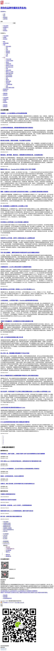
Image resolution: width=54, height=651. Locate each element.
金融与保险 (8, 70)
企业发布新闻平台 (13, 590)
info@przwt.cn (6, 543)
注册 (4, 14)
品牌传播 (5, 18)
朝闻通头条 (5, 89)
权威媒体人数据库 (7, 528)
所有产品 (5, 531)
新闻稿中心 (5, 27)
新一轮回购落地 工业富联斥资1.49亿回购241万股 (14, 206)
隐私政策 (5, 595)
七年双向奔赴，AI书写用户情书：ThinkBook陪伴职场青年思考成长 (19, 300)
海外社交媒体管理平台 (8, 529)
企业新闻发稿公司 (22, 590)
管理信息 (8, 51)
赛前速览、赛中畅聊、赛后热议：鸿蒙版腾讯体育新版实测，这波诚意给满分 (22, 155)
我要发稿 (5, 93)
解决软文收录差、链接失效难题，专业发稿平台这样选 (16, 140)
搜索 (14, 23)
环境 (7, 68)
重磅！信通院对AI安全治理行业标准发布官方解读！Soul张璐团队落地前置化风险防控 (24, 191)
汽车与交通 (8, 59)
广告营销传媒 (9, 84)
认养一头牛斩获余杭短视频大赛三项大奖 (12, 337)
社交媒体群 (8, 550)
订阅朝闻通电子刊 (10, 548)
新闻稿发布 (29, 590)
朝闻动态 (5, 90)
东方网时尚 (13, 592)
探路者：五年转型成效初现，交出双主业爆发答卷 (12, 476)
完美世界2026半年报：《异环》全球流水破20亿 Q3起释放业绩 (18, 238)
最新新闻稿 (5, 43)
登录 (4, 15)
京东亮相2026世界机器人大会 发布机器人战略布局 (15, 222)
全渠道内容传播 (7, 524)
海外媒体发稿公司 (5, 590)
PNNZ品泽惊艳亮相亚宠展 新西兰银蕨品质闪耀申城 (15, 422)
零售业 (7, 62)
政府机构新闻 (9, 76)
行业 (4, 57)
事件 (7, 48)
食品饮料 (8, 82)
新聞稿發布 (34, 590)
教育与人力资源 (9, 71)
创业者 (35, 592)
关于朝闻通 (5, 533)
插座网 (21, 592)
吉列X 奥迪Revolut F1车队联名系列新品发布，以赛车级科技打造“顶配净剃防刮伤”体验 (21, 461)
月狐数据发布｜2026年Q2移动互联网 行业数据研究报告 (16, 267)
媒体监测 (5, 17)
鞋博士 (46, 592)
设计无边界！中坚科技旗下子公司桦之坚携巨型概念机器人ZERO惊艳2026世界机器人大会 (26, 391)
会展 (7, 86)
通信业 (7, 79)
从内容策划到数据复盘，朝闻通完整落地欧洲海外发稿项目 (17, 127)
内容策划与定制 (7, 523)
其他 (7, 55)
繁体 (4, 11)
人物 (7, 54)
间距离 (39, 592)
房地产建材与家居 (10, 87)
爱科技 (29, 592)
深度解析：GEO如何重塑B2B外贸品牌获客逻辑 (14, 113)
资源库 (4, 29)
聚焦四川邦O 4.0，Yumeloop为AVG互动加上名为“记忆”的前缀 (18, 169)
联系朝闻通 (5, 541)
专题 (4, 44)
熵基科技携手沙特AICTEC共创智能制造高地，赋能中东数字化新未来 (17, 510)
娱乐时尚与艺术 (9, 67)
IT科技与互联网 (9, 60)
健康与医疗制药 (9, 73)
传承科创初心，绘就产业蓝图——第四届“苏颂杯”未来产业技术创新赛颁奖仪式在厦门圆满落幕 (23, 453)
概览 (4, 41)
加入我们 (5, 538)
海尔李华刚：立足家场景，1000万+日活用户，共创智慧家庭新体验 (16, 505)
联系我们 (5, 30)
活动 (7, 49)
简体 (2, 11)
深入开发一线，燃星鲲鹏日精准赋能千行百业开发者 (15, 353)
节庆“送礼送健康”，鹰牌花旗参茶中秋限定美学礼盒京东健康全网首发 (20, 252)
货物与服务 (8, 46)
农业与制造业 (9, 74)
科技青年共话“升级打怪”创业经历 (8, 499)
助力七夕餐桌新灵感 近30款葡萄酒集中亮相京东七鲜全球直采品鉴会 (19, 375)
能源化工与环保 (9, 65)
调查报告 (8, 52)
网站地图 (5, 596)
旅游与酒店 (8, 81)
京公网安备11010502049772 (8, 602)
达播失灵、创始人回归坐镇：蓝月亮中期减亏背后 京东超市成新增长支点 (18, 483)
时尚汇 (17, 592)
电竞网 (42, 592)
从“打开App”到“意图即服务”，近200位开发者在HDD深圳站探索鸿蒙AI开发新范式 (20, 468)
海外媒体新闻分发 (7, 598)
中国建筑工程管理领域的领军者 (8, 494)
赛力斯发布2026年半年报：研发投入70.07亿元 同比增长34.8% (18, 289)
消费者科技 (8, 63)
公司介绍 (5, 535)
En (5, 11)
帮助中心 (8, 551)
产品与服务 (5, 25)
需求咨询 (8, 547)
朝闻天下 (3, 592)
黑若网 (32, 592)
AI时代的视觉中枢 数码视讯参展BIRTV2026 (13, 407)
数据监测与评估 (7, 526)
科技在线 (25, 592)
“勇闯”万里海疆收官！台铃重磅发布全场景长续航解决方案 (17, 321)
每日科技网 (7, 592)
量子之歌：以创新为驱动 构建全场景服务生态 (11, 516)
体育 (7, 78)
